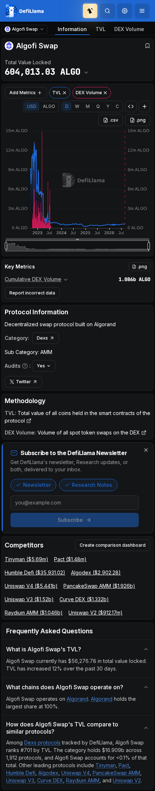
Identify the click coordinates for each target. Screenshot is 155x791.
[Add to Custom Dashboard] (144, 106)
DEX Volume (129, 29)
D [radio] (66, 106)
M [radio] (88, 106)
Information (72, 29)
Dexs (42, 338)
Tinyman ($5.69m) (26, 559)
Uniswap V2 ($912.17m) (95, 612)
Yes (41, 365)
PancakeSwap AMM (116, 773)
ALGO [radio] (49, 106)
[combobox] (125, 11)
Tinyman (106, 765)
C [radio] (117, 106)
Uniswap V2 (127, 780)
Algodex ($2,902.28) (96, 572)
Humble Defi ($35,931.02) (35, 572)
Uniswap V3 (20, 780)
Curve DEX (50, 780)
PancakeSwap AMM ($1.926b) (99, 586)
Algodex (48, 773)
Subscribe (70, 520)
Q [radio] (98, 106)
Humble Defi (20, 773)
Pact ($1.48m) (70, 559)
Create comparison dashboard (113, 545)
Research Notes (92, 485)
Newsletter (37, 485)
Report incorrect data (32, 293)
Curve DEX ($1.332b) (84, 599)
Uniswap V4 (75, 773)
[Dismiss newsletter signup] (146, 450)
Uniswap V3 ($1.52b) (29, 599)
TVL (101, 29)
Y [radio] (107, 106)
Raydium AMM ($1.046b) (34, 612)
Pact (124, 765)
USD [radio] (31, 106)
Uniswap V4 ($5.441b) (31, 586)
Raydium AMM (82, 780)
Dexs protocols (42, 742)
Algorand (77, 699)
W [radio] (77, 106)
